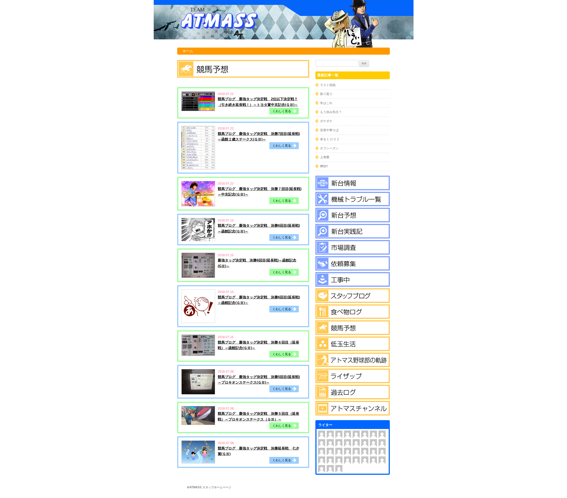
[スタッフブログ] (352, 300)
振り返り (326, 94)
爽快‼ (324, 166)
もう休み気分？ (331, 112)
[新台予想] (352, 219)
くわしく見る (281, 111)
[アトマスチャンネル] (352, 412)
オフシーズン (329, 148)
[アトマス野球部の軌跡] (352, 364)
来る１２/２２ (330, 139)
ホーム (188, 51)
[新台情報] (352, 187)
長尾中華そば (329, 130)
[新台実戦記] (352, 235)
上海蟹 (324, 157)
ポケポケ (326, 121)
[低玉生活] (352, 348)
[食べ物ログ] (352, 316)
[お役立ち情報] (352, 283)
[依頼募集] (352, 267)
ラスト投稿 (328, 85)
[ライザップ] (352, 380)
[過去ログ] (352, 396)
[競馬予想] (352, 332)
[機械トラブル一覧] (352, 203)
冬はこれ (326, 103)
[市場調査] (352, 251)
